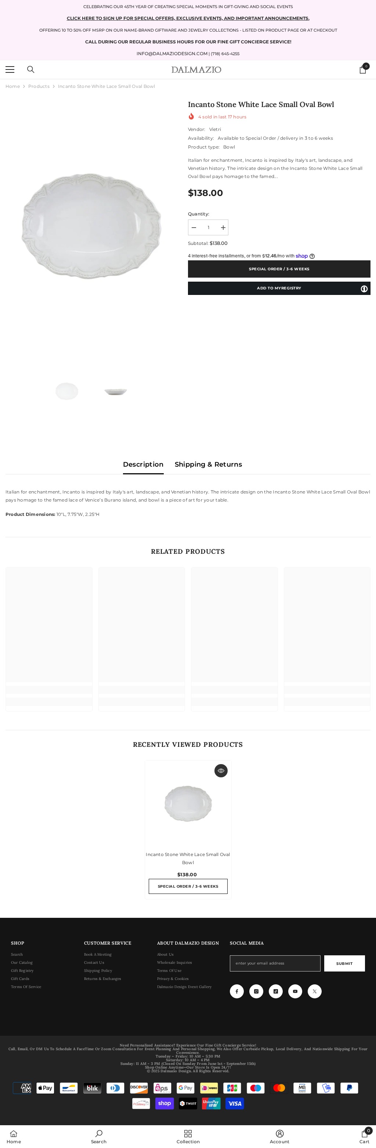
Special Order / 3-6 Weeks (279, 269)
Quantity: (198, 214)
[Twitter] (315, 991)
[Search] (30, 69)
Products (39, 86)
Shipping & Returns (208, 464)
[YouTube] (295, 991)
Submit (344, 963)
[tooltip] (364, 289)
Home (13, 86)
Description (143, 464)
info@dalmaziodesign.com (172, 53)
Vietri (215, 129)
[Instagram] (256, 991)
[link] (49, 690)
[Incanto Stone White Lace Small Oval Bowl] (188, 803)
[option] (91, 226)
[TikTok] (276, 991)
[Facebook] (237, 991)
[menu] (10, 69)
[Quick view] (221, 770)
